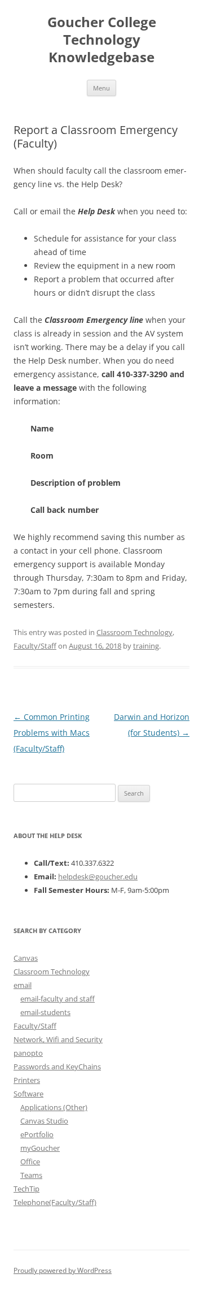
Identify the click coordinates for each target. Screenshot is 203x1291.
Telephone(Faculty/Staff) (55, 1202)
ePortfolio (37, 1134)
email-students (45, 1012)
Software (28, 1094)
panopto (28, 1053)
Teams (31, 1175)
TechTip (26, 1189)
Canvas (26, 958)
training (146, 646)
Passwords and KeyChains (57, 1066)
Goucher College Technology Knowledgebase (101, 40)
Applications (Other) (53, 1107)
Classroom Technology (134, 632)
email (23, 985)
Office (30, 1161)
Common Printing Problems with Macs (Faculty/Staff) (52, 732)
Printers (27, 1080)
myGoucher (40, 1148)
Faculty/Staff (35, 646)
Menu (101, 88)
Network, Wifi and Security (58, 1039)
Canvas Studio (44, 1121)
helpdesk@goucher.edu (98, 876)
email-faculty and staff (57, 999)
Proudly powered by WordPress (63, 1270)
